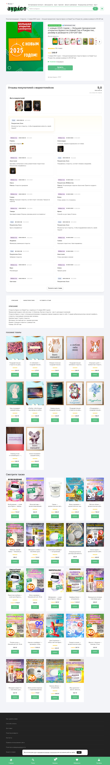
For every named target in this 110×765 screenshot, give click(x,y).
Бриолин (61, 5)
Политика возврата (12, 733)
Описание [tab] (14, 300)
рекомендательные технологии (47, 752)
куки (35, 752)
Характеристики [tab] (28, 300)
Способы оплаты (11, 723)
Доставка (9, 728)
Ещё (95, 5)
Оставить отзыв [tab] (45, 300)
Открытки (23, 19)
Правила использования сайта (15, 742)
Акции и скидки (10, 752)
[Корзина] (102, 9)
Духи (55, 5)
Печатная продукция (12, 19)
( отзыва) (58, 48)
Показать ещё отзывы (55, 288)
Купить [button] (15, 374)
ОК (79, 752)
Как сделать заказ (11, 719)
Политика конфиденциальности (16, 747)
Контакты (9, 738)
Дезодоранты (49, 5)
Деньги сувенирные (71, 5)
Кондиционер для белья (85, 5)
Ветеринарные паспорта (35, 5)
